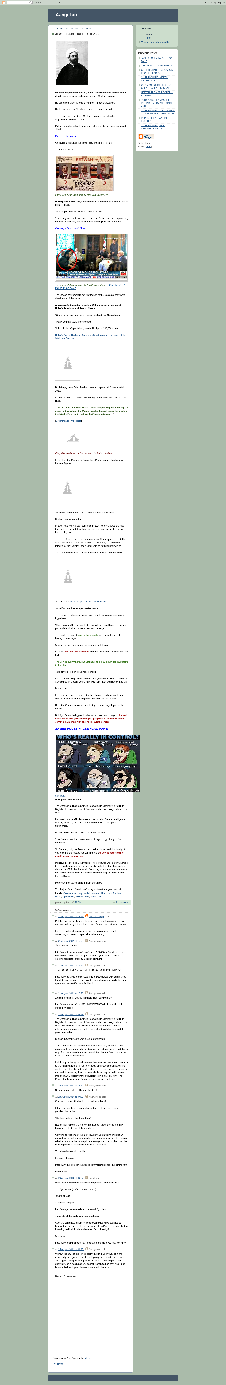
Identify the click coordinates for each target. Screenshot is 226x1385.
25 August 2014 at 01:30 (71, 1249)
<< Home (58, 1364)
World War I (96, 897)
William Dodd (82, 897)
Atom (87, 1358)
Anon (148, 38)
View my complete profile (155, 42)
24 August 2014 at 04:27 (71, 1178)
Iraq (80, 893)
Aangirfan (66, 14)
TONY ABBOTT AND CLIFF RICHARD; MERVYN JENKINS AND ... (157, 103)
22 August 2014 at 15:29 (71, 1086)
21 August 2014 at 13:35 (71, 965)
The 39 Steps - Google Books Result (88, 601)
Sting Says (61, 796)
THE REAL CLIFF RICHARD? (156, 65)
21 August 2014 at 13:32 (71, 941)
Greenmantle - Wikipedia (68, 421)
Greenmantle (69, 893)
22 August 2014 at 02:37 (71, 1014)
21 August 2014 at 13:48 (71, 993)
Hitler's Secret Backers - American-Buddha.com (81, 335)
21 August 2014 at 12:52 (71, 916)
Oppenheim (68, 897)
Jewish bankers (91, 893)
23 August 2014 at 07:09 (71, 1097)
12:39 (78, 902)
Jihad (103, 893)
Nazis (58, 897)
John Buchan (114, 893)
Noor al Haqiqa (96, 916)
